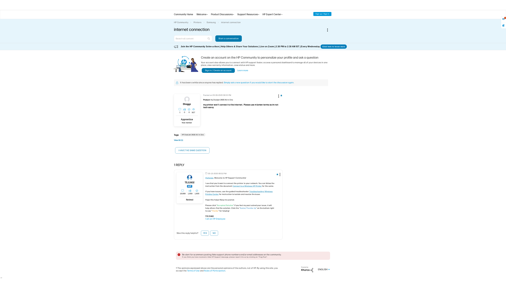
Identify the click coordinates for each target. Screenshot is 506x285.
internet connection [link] (231, 22)
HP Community (181, 22)
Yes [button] (205, 233)
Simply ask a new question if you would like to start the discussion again (259, 82)
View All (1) (178, 140)
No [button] (214, 233)
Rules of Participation (214, 270)
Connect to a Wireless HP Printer (247, 186)
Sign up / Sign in (322, 14)
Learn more (242, 70)
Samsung (211, 22)
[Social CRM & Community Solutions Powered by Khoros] (307, 269)
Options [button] (329, 30)
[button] (278, 95)
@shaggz (209, 178)
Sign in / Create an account (218, 70)
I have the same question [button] (192, 150)
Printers (197, 22)
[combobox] (193, 38)
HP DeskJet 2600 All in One (193, 135)
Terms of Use (193, 270)
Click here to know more (333, 47)
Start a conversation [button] (228, 38)
